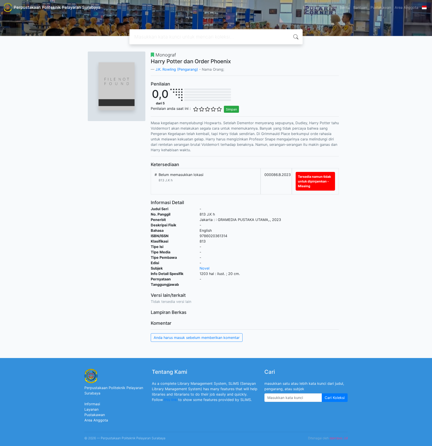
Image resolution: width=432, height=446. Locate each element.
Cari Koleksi (335, 397)
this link (170, 399)
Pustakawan (381, 7)
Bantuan (360, 7)
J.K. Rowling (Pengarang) (176, 69)
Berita (345, 7)
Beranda (310, 7)
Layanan (91, 409)
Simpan (231, 109)
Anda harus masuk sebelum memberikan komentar (197, 337)
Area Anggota (406, 7)
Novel (204, 268)
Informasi (328, 7)
